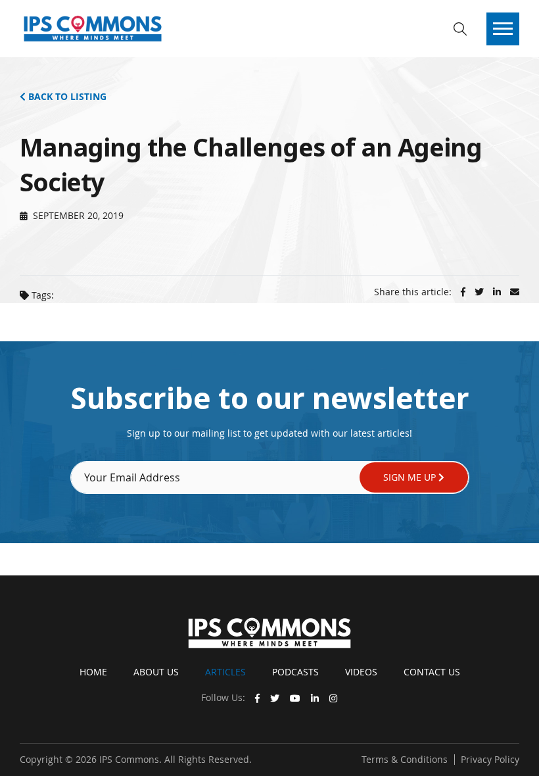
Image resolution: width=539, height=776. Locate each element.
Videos (361, 672)
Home (93, 672)
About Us (156, 672)
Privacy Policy (490, 759)
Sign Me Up (410, 477)
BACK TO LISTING (66, 96)
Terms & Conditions (405, 759)
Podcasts (295, 672)
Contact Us (432, 672)
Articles (225, 672)
